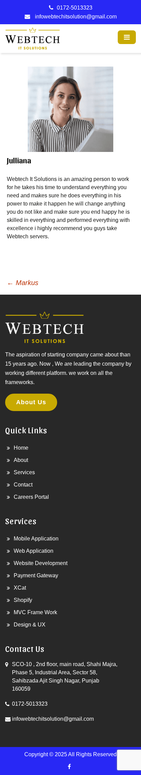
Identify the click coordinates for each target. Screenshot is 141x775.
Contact (23, 485)
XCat (20, 588)
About (21, 460)
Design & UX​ (30, 625)
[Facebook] (69, 767)
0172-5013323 (74, 8)
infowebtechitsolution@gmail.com (76, 16)
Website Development (40, 563)
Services (24, 472)
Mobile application (36, 538)
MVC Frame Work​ (35, 612)
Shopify (23, 600)
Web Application (33, 551)
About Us (31, 402)
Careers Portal (31, 497)
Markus (22, 282)
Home (21, 448)
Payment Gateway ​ (37, 575)
